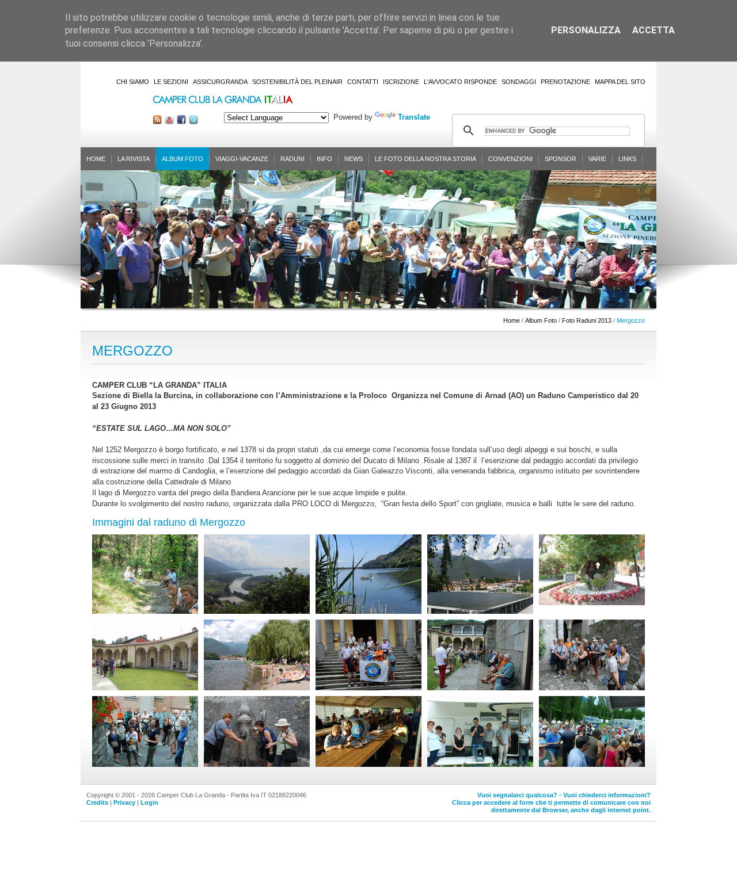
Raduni (292, 158)
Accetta (653, 30)
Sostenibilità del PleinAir (297, 81)
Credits (97, 802)
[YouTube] (169, 121)
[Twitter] (193, 121)
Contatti (362, 81)
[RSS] (157, 121)
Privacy (124, 802)
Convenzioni (510, 158)
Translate (414, 117)
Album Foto (182, 158)
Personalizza (586, 30)
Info (324, 158)
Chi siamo (132, 81)
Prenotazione (565, 81)
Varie (597, 158)
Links (627, 158)
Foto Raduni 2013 (586, 320)
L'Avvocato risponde (460, 81)
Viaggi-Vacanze (241, 158)
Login (149, 802)
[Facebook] (181, 121)
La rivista (133, 158)
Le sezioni (171, 81)
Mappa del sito (620, 81)
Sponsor (560, 158)
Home (95, 158)
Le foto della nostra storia (425, 158)
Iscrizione (401, 81)
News (353, 158)
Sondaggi (519, 81)
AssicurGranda (220, 81)
